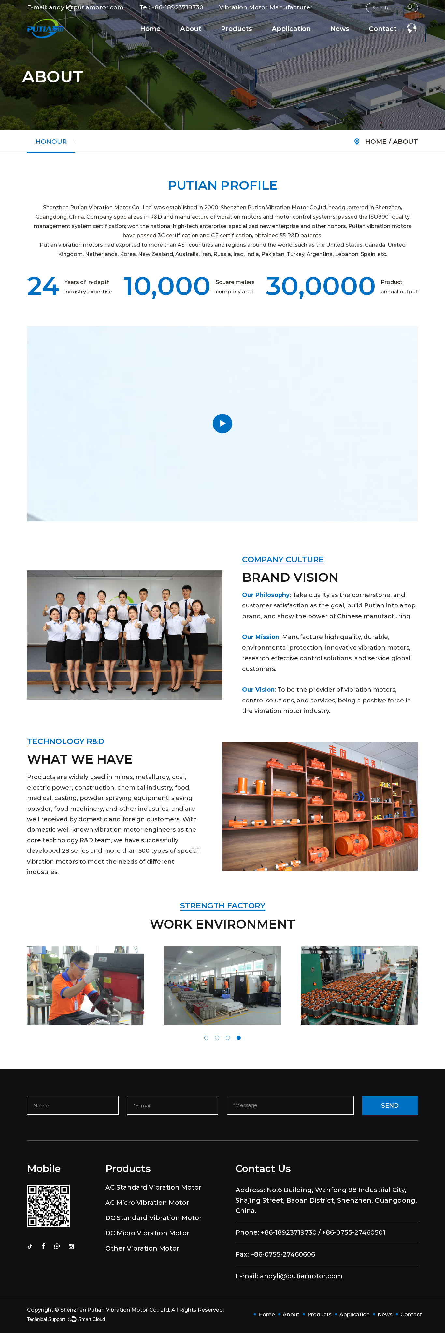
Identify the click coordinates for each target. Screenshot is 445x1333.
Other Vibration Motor (142, 1248)
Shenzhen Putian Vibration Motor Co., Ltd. (115, 1310)
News (339, 29)
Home (150, 29)
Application (291, 29)
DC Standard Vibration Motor (153, 1218)
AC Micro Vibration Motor (147, 1202)
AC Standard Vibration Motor (153, 1187)
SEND (390, 1105)
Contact (382, 29)
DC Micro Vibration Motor (147, 1233)
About (190, 29)
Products (236, 29)
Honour (51, 141)
